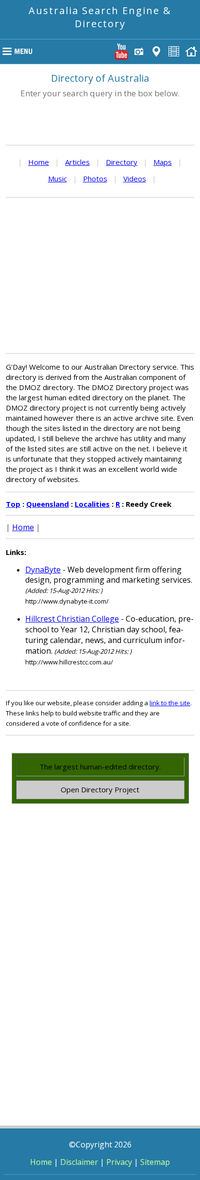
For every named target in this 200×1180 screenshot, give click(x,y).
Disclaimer (79, 1162)
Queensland (47, 504)
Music (57, 178)
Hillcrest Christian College (72, 618)
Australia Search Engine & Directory (100, 17)
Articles (77, 162)
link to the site (170, 702)
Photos (95, 178)
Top (13, 504)
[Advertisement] (100, 275)
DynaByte (43, 569)
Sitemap (155, 1162)
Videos (134, 178)
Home (38, 162)
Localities (92, 504)
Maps (162, 162)
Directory (121, 162)
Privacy (119, 1162)
